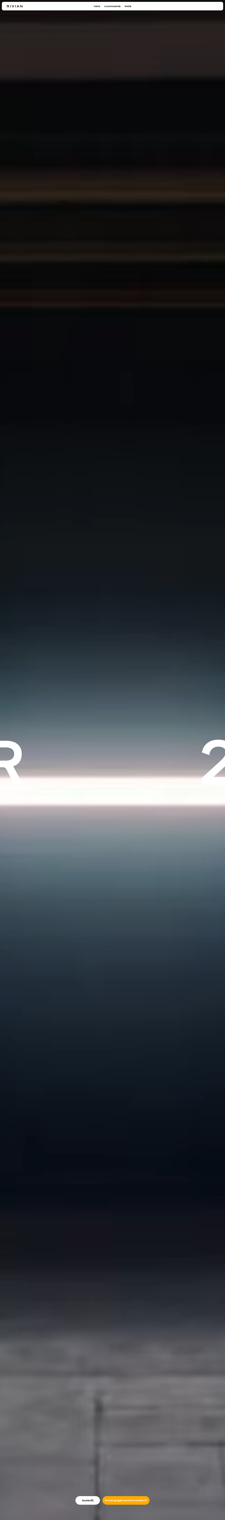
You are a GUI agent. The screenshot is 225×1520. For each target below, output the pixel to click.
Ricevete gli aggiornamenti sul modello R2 (126, 1500)
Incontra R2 (88, 1500)
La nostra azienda (112, 6)
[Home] (14, 6)
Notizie (128, 6)
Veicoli (97, 6)
